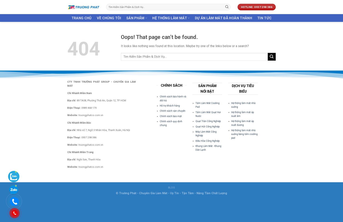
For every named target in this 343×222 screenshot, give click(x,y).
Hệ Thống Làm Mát (169, 18)
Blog (171, 187)
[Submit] (227, 7)
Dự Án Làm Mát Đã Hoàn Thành (223, 18)
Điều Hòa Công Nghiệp (208, 141)
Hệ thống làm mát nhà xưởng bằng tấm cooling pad (244, 134)
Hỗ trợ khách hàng (170, 105)
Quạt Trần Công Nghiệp (208, 121)
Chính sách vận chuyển (172, 111)
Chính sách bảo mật (171, 116)
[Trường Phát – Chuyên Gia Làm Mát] (83, 7)
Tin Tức (264, 18)
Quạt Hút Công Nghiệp (208, 126)
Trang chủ (81, 18)
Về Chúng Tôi (109, 18)
